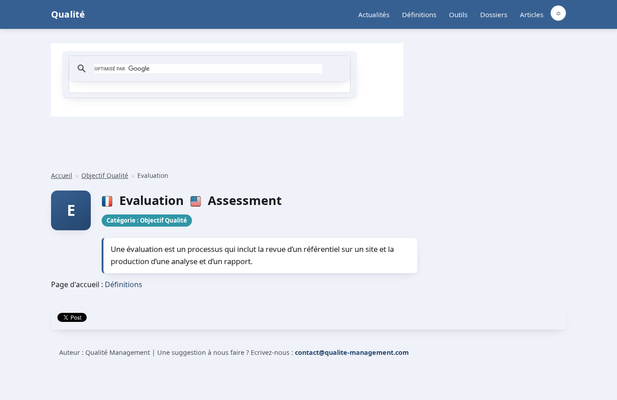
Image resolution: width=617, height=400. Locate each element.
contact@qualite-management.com (352, 352)
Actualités (373, 14)
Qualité (68, 14)
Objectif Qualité (104, 175)
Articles (531, 14)
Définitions (419, 14)
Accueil (61, 175)
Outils (458, 14)
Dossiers (493, 14)
